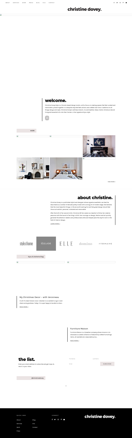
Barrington (97, 146)
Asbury (26, 146)
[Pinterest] (123, 2)
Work (18, 427)
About (19, 420)
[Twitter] (117, 2)
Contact (34, 427)
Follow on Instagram (67, 389)
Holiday (93, 168)
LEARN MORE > (55, 224)
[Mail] (126, 2)
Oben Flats (63, 168)
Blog (33, 420)
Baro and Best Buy (62, 146)
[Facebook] (114, 2)
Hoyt (23, 168)
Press (18, 431)
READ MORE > (24, 307)
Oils (33, 423)
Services (19, 423)
